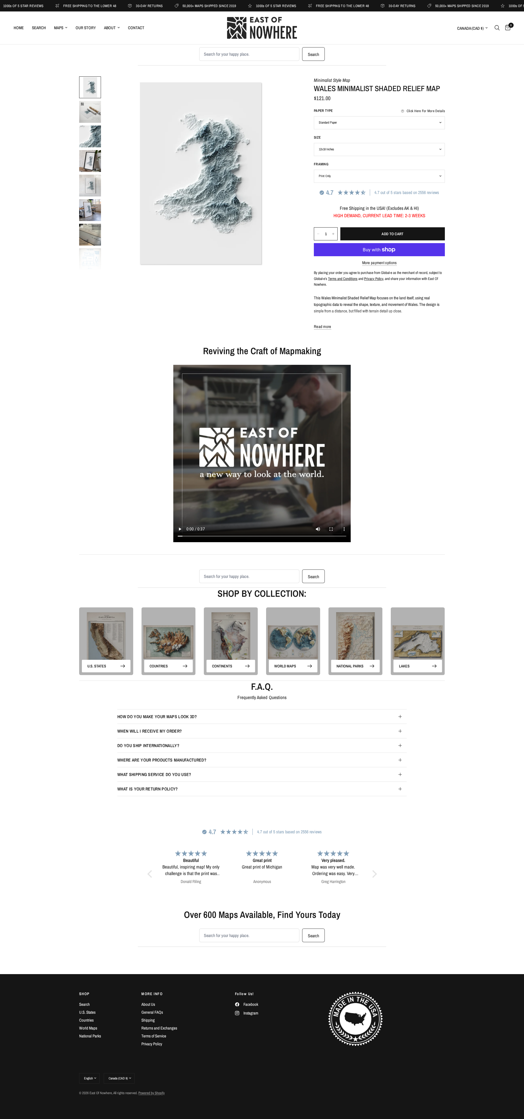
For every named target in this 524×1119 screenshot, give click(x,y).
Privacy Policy (151, 1044)
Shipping (148, 1020)
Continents (222, 665)
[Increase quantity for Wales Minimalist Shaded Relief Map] (333, 234)
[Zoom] (286, 88)
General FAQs (152, 1012)
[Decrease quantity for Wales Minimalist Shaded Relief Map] (318, 234)
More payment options (379, 262)
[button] (151, 874)
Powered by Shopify (151, 1093)
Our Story (86, 28)
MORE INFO (152, 994)
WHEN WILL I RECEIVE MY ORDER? (149, 731)
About (110, 28)
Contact (136, 28)
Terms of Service (153, 1036)
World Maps (285, 665)
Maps (58, 28)
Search (39, 28)
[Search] (497, 27)
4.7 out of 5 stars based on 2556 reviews (406, 192)
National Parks (350, 665)
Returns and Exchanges (159, 1028)
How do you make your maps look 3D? (157, 717)
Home (19, 28)
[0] (506, 27)
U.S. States (96, 665)
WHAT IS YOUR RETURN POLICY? (147, 789)
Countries (159, 665)
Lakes (404, 665)
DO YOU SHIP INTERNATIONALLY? (148, 745)
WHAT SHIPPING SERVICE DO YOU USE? (154, 774)
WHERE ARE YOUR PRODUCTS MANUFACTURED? (161, 760)
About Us (148, 1004)
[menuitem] (21, 28)
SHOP (84, 994)
